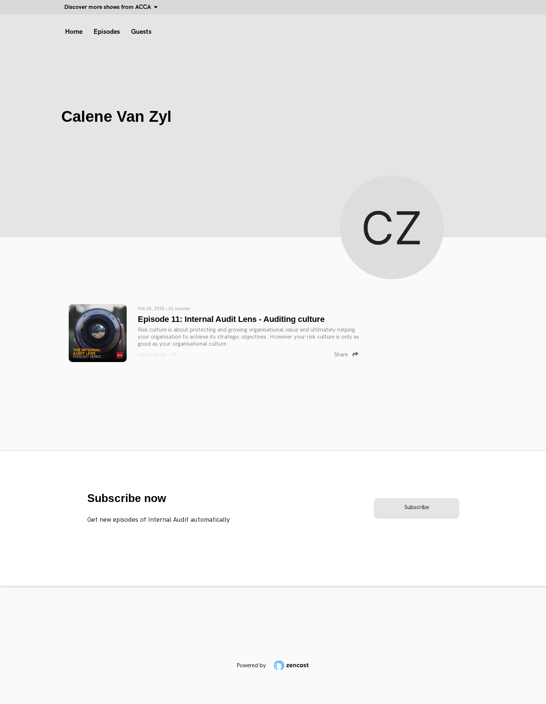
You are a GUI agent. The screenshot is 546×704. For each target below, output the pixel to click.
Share (342, 354)
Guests (141, 32)
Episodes (107, 32)
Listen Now (153, 354)
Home (73, 32)
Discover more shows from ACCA (109, 7)
